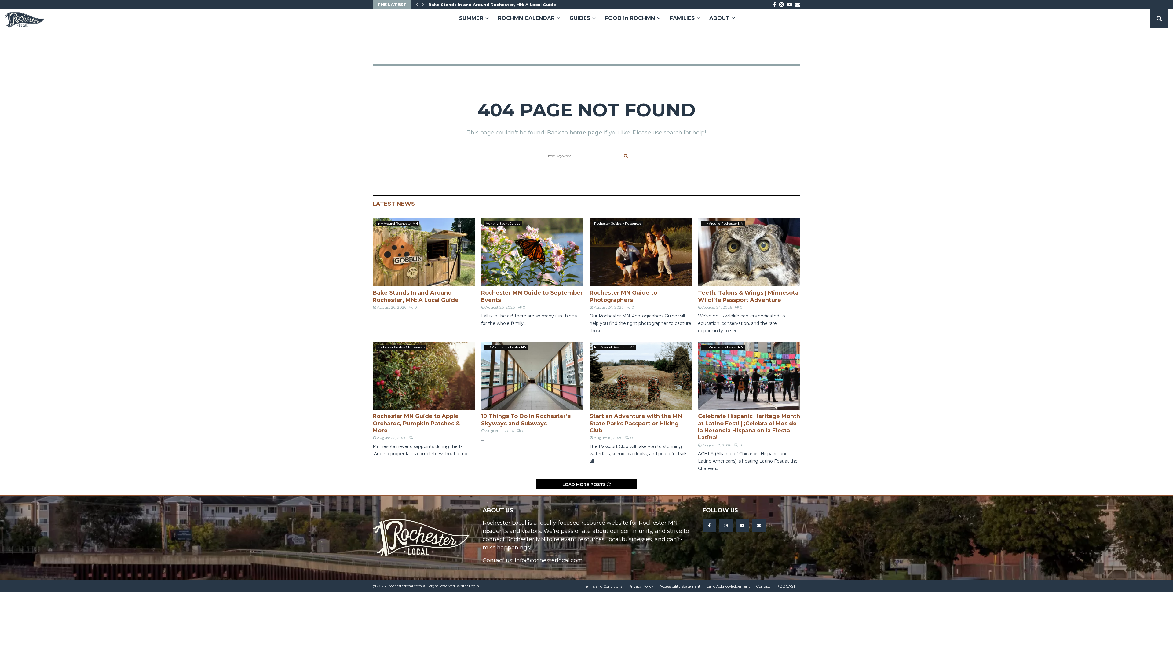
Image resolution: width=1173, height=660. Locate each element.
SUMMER (471, 18)
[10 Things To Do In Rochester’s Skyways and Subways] (532, 376)
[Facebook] (709, 525)
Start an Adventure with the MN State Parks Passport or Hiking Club (636, 423)
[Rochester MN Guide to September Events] (532, 252)
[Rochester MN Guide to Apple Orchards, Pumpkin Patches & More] (424, 376)
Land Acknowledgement (728, 586)
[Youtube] (742, 525)
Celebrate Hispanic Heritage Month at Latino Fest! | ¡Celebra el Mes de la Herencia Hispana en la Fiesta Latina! (749, 427)
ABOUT (719, 18)
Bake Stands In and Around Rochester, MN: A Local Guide (496, 4)
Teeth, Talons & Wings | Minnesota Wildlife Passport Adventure (748, 296)
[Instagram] (726, 525)
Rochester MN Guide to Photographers (623, 296)
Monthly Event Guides (503, 224)
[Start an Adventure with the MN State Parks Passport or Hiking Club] (641, 376)
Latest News (394, 203)
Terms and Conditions (603, 586)
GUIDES (579, 18)
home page (585, 132)
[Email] (759, 525)
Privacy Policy (640, 586)
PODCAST (786, 586)
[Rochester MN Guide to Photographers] (641, 252)
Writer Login (468, 586)
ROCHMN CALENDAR (526, 18)
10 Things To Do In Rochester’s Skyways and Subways (526, 420)
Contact (763, 586)
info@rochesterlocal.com (549, 560)
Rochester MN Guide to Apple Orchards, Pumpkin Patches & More (416, 423)
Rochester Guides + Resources (617, 224)
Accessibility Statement (680, 586)
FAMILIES (682, 18)
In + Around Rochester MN (397, 224)
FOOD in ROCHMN (630, 18)
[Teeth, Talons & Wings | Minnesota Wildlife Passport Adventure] (749, 252)
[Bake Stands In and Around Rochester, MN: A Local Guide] (424, 252)
